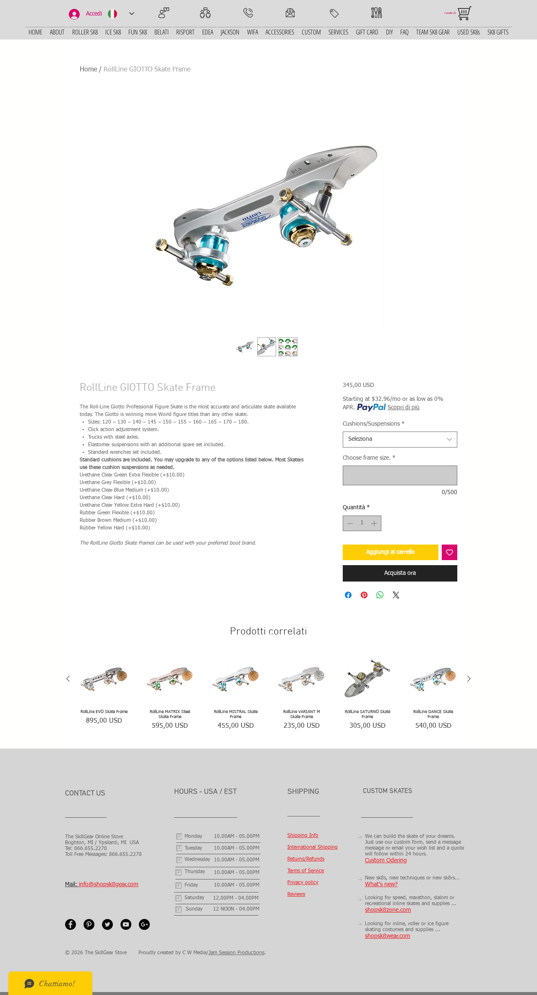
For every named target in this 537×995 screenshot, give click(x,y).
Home (88, 69)
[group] (268, 698)
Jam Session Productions (236, 953)
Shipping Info (302, 835)
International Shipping (312, 847)
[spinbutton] (362, 523)
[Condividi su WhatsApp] (380, 595)
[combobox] (400, 439)
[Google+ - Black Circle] (144, 924)
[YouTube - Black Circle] (125, 924)
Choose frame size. (369, 458)
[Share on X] (396, 595)
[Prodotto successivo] (469, 679)
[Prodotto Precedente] (68, 679)
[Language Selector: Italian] (121, 13)
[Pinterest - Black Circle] (88, 924)
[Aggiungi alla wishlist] (449, 552)
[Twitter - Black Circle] (107, 924)
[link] (451, 12)
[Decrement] (349, 523)
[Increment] (375, 523)
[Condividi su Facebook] (348, 595)
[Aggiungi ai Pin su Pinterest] (364, 595)
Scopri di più (404, 408)
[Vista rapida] (104, 679)
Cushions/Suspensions (374, 424)
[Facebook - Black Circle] (70, 924)
